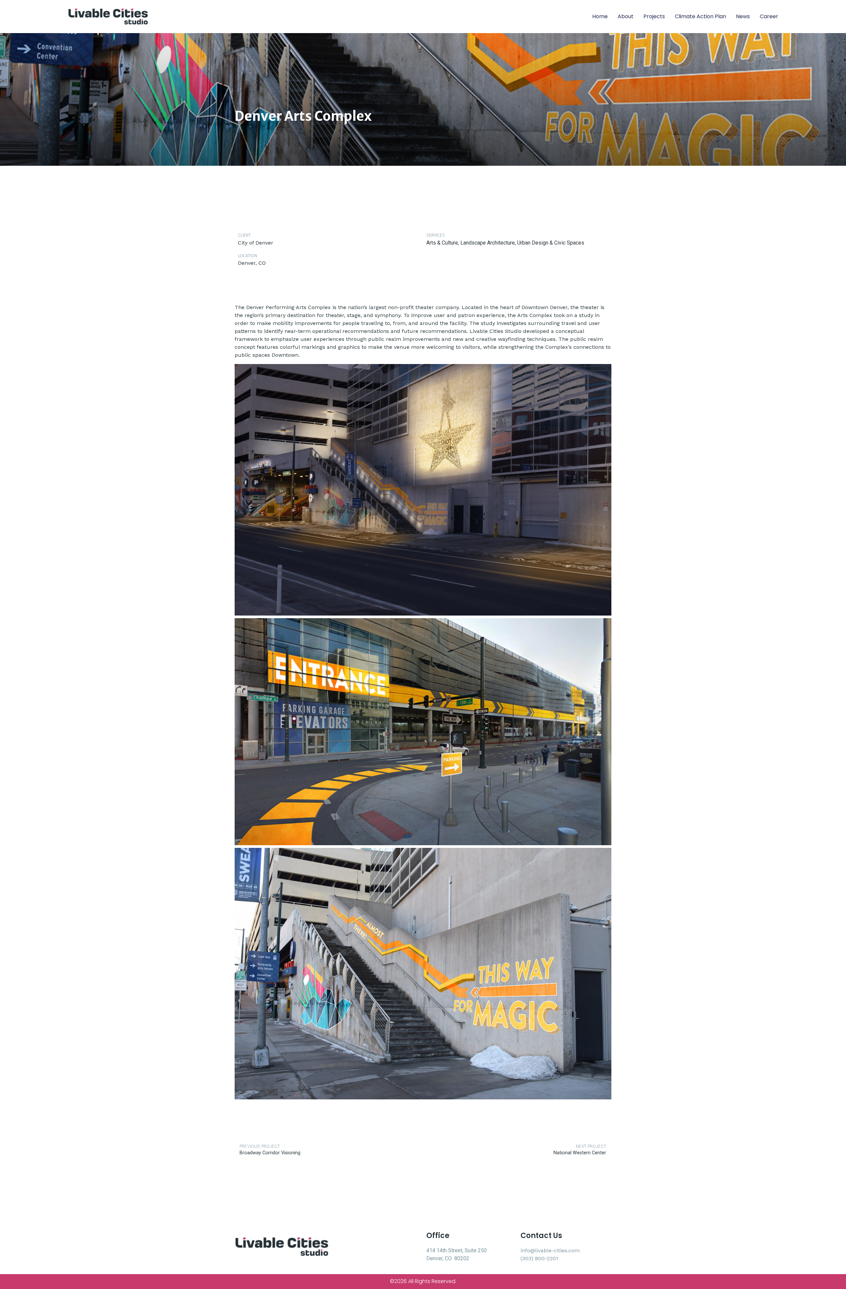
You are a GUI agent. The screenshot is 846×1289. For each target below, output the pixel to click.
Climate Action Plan (700, 16)
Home (600, 16)
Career (769, 16)
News (743, 16)
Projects (654, 16)
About (626, 16)
